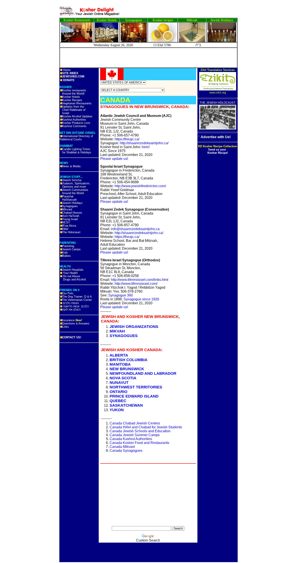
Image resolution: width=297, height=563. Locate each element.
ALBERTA (119, 355)
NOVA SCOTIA (123, 378)
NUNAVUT (119, 382)
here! (146, 147)
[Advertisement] (19, 67)
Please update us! (114, 158)
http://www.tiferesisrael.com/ (136, 283)
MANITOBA (120, 364)
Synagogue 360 (120, 295)
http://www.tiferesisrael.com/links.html (139, 280)
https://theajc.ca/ (127, 139)
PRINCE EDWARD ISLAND (134, 396)
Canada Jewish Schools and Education (140, 431)
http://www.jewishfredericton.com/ (140, 186)
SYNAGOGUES (124, 336)
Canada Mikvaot (122, 446)
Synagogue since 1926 (141, 299)
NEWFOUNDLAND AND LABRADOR (143, 373)
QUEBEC (118, 401)
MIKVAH (117, 331)
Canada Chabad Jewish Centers (135, 423)
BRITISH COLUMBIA (128, 360)
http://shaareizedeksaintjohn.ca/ (144, 143)
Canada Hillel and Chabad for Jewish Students (146, 427)
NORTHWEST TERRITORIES (136, 387)
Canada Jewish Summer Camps (135, 435)
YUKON (117, 410)
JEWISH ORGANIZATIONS (134, 326)
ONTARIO (118, 392)
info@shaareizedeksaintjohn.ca (135, 229)
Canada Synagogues (126, 450)
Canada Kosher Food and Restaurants (139, 443)
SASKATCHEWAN (126, 405)
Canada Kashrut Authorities (131, 439)
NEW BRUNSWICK (127, 369)
